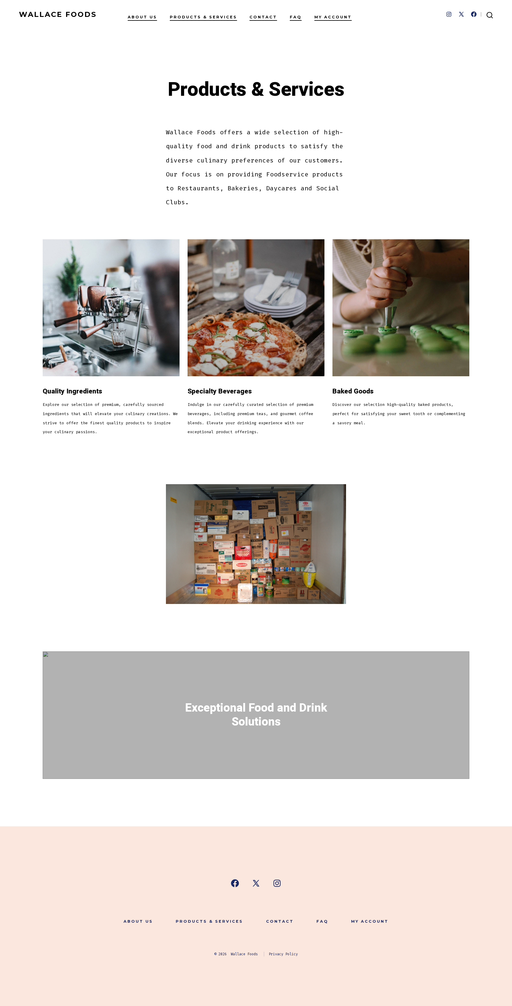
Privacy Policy (283, 954)
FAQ (296, 17)
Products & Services (203, 17)
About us (142, 17)
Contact (263, 17)
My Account (333, 17)
